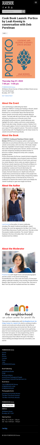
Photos (4, 356)
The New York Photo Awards (11, 397)
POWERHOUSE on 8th (8, 386)
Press (4, 360)
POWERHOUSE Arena (8, 87)
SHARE (4, 33)
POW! (3, 373)
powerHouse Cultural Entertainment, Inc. (14, 379)
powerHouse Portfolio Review (11, 393)
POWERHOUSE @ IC (8, 388)
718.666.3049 (8, 405)
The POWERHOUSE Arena (10, 384)
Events (4, 352)
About (4, 354)
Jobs (3, 362)
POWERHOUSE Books (8, 364)
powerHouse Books (8, 371)
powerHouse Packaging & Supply (12, 377)
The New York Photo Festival (11, 395)
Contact (4, 358)
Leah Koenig (6, 224)
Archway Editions (7, 375)
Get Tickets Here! (7, 96)
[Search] (23, 11)
